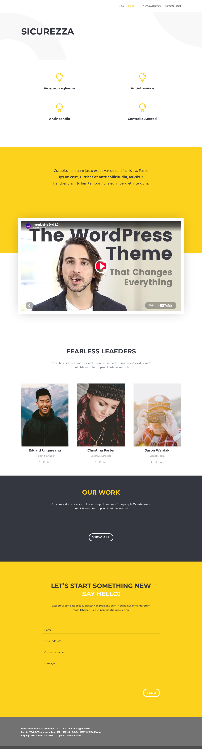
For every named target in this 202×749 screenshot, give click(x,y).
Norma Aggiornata (152, 6)
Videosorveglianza (59, 88)
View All (101, 537)
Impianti (132, 6)
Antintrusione (142, 88)
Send (151, 693)
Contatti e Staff (173, 6)
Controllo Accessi (142, 119)
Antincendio (59, 119)
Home (121, 6)
